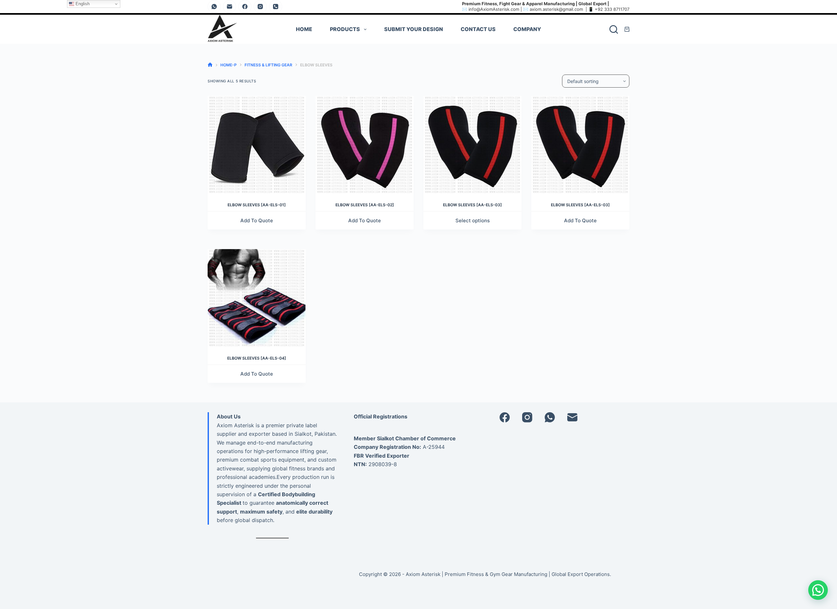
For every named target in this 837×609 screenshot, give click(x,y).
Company (527, 29)
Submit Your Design (413, 29)
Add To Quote (256, 220)
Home (304, 29)
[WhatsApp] (214, 6)
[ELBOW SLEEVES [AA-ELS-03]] (472, 145)
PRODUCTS (345, 29)
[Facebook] (244, 6)
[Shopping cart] (626, 29)
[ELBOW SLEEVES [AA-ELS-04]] (257, 298)
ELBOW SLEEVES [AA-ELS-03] (472, 204)
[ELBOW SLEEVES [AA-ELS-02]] (365, 145)
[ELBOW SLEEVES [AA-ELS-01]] (257, 145)
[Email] (229, 6)
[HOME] (210, 64)
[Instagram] (260, 6)
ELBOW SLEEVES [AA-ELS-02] (364, 204)
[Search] (613, 29)
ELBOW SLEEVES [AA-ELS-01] (257, 204)
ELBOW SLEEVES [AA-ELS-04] (256, 358)
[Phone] (275, 6)
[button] (818, 590)
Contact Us (478, 29)
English (82, 3)
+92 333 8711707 (612, 9)
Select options (472, 220)
